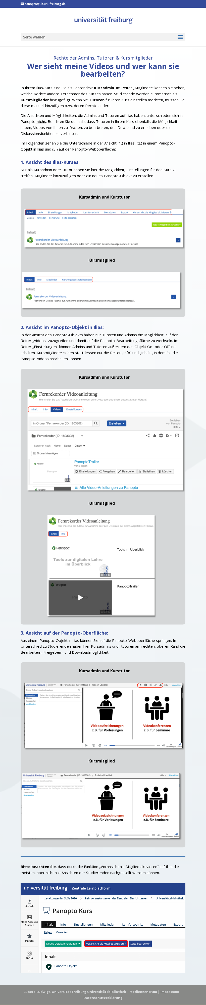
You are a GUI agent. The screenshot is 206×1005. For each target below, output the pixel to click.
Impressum (170, 991)
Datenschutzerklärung (103, 997)
